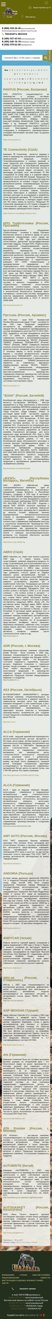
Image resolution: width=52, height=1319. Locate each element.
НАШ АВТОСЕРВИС (41, 1275)
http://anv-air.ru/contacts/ (13, 1000)
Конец (34, 1242)
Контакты (30, 16)
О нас (9, 16)
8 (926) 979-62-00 (11, 44)
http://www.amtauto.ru (12, 863)
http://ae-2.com (9, 722)
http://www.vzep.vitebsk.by (14, 542)
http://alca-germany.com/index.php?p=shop (21, 775)
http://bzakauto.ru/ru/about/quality (16, 468)
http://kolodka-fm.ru (11, 680)
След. (28, 1242)
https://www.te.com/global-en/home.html (19, 213)
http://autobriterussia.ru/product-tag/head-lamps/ (23, 1197)
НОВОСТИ (45, 1277)
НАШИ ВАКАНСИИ (10, 1277)
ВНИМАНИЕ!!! (8, 1275)
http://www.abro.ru (10, 636)
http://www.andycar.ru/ (12, 968)
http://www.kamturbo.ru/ (13, 305)
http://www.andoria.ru (11, 928)
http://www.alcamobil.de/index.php (17, 826)
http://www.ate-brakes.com (14, 1118)
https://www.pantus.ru (12, 140)
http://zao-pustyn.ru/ (11, 386)
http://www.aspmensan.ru (13, 1045)
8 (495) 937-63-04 (11, 38)
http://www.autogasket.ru (13, 1233)
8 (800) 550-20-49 (11, 28)
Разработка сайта (15, 1315)
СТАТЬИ (23, 1275)
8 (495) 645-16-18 (11, 41)
